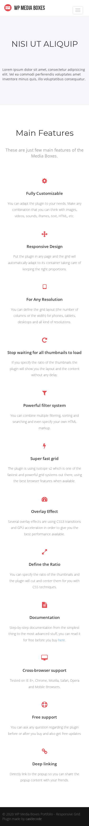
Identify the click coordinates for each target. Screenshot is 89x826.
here (61, 640)
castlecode (34, 819)
